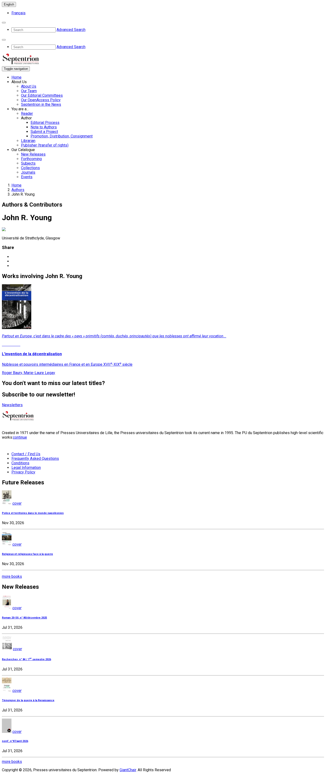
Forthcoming (31, 159)
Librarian (28, 140)
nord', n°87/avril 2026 (15, 741)
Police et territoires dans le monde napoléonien (33, 513)
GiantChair (128, 770)
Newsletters (12, 405)
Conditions (20, 463)
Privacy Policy (23, 472)
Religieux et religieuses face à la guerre (27, 554)
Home (16, 77)
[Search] (4, 22)
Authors (17, 190)
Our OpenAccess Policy (41, 100)
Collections (30, 168)
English (9, 4)
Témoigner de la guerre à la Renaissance (28, 700)
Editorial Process (45, 122)
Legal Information (26, 467)
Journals (28, 172)
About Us (28, 86)
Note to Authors (44, 127)
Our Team (29, 91)
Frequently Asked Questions (35, 458)
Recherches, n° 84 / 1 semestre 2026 (26, 659)
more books (12, 576)
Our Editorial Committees (42, 95)
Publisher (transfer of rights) (44, 145)
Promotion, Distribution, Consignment (62, 136)
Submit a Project (44, 131)
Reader (27, 113)
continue (20, 437)
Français (18, 13)
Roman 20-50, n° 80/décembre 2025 (24, 617)
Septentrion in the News (41, 104)
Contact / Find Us (25, 454)
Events (26, 177)
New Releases (33, 154)
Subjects (28, 163)
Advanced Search (71, 29)
